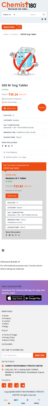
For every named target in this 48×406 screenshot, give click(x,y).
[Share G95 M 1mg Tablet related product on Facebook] (7, 235)
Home (6, 34)
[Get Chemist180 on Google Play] (33, 298)
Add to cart (11, 108)
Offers (6, 324)
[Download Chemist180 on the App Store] (15, 298)
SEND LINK (39, 355)
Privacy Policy (9, 337)
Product (14, 34)
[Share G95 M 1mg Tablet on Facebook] (3, 146)
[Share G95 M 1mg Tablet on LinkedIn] (9, 146)
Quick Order (9, 27)
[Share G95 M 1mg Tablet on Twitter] (6, 146)
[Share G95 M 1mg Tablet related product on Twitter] (10, 235)
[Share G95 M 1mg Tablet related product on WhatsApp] (19, 235)
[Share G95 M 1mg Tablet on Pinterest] (12, 146)
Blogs (5, 326)
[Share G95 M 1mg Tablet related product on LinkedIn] (13, 235)
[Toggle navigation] (19, 27)
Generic (19, 208)
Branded (16, 120)
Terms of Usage (10, 335)
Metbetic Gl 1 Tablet (16, 178)
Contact (6, 321)
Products (7, 318)
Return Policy (9, 340)
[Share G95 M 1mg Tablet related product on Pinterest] (16, 235)
